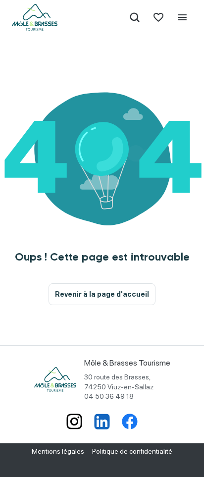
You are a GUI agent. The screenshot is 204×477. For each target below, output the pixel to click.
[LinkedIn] (102, 422)
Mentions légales (58, 451)
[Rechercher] (135, 17)
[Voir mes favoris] (158, 17)
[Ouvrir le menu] (182, 17)
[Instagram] (74, 422)
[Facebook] (130, 422)
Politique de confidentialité (132, 451)
